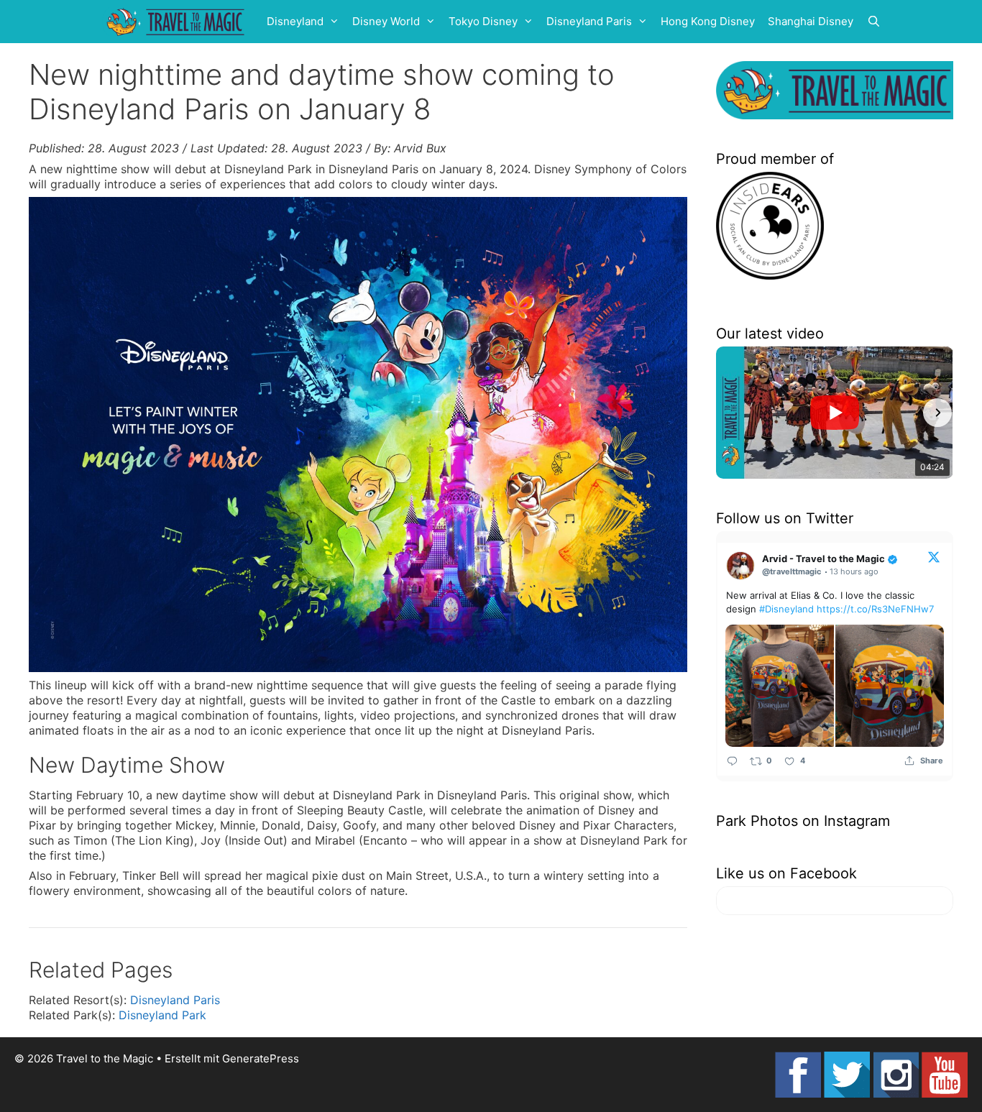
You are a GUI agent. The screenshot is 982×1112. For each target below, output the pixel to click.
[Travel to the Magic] (177, 21)
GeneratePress (260, 1058)
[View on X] (933, 556)
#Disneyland (786, 609)
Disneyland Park (162, 1015)
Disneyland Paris (589, 21)
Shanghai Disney (810, 21)
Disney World (386, 21)
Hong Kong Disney (708, 21)
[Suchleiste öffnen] (874, 21)
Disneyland (295, 21)
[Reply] (732, 761)
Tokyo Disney (483, 21)
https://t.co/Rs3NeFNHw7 (875, 609)
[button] (732, 412)
